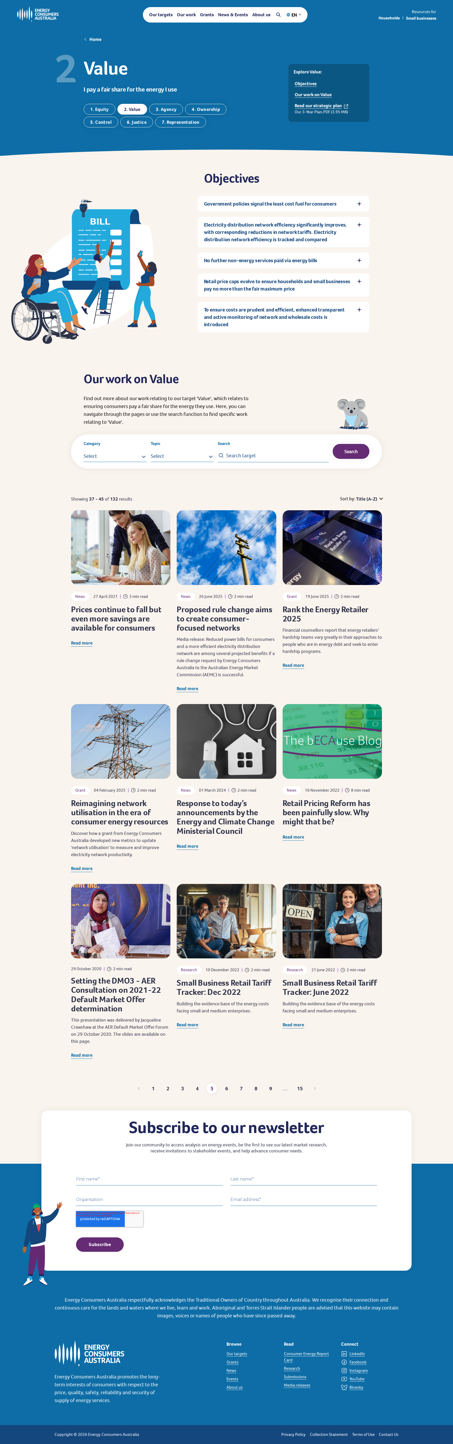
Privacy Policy (293, 1434)
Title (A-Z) (366, 499)
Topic (155, 443)
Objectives (306, 83)
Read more (82, 643)
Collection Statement (329, 1434)
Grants (207, 15)
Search (224, 443)
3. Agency (166, 109)
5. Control (101, 122)
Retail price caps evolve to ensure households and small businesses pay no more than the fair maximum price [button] (277, 285)
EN (294, 15)
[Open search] (278, 14)
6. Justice (137, 122)
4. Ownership (206, 109)
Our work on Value (313, 95)
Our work (186, 15)
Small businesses (421, 18)
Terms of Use (363, 1434)
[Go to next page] (314, 1088)
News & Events (233, 15)
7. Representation (180, 122)
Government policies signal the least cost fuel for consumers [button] (270, 203)
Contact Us (388, 1434)
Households (389, 18)
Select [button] (90, 456)
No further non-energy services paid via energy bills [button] (260, 260)
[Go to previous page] (138, 1088)
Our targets (161, 15)
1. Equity (99, 109)
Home (95, 39)
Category (92, 443)
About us (261, 15)
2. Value (132, 109)
